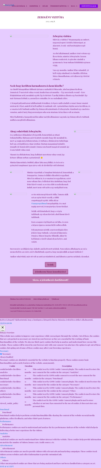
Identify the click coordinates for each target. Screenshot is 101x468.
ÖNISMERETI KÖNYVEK (58, 6)
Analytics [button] (4, 433)
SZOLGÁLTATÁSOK (18, 6)
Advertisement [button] (6, 445)
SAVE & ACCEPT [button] (7, 466)
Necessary (6, 354)
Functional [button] (4, 409)
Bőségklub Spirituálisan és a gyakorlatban (23, 305)
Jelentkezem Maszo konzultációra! (50, 271)
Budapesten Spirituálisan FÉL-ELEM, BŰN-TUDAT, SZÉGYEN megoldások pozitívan (61, 305)
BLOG (73, 6)
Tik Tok (34, 308)
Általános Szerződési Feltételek (20, 299)
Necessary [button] (4, 351)
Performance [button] (5, 421)
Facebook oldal (14, 308)
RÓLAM (45, 6)
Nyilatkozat (55, 299)
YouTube (40, 308)
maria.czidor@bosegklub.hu (57, 308)
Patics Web (37, 311)
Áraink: (50, 264)
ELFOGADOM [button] (6, 323)
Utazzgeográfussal (39, 203)
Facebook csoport (25, 308)
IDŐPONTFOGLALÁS (88, 6)
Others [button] (3, 457)
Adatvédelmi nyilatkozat (41, 299)
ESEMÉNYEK (33, 6)
